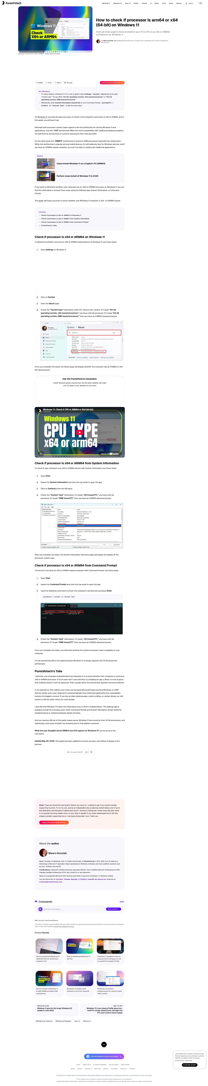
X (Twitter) (114, 1069)
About (171, 3)
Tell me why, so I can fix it (80, 757)
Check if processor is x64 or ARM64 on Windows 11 (61, 215)
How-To (128, 3)
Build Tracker (125, 1065)
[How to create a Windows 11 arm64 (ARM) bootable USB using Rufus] (49, 978)
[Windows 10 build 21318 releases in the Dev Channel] (79, 978)
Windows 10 (117, 3)
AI (151, 3)
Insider (136, 3)
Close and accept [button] (189, 1065)
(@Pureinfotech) (119, 40)
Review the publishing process (64, 926)
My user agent (113, 1065)
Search (178, 3)
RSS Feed (97, 1069)
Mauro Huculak (108, 41)
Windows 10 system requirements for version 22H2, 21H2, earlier (109, 991)
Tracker (144, 3)
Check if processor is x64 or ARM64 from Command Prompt (64, 222)
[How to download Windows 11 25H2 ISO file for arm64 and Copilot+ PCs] (49, 946)
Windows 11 (106, 3)
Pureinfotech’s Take (49, 225)
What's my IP (87, 1065)
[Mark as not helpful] (91, 752)
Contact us (88, 1069)
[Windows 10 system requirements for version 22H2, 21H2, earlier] (110, 978)
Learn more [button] (188, 1060)
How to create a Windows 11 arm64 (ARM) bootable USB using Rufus (47, 991)
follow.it (105, 1069)
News (157, 3)
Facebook (123, 1069)
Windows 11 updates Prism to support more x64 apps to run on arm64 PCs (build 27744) (109, 958)
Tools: (78, 1065)
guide (41, 200)
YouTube (132, 1069)
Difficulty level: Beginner (63, 1021)
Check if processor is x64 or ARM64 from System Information (65, 219)
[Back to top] (104, 1044)
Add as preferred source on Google (104, 1056)
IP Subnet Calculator (99, 1065)
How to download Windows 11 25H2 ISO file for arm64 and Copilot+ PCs (48, 958)
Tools (164, 3)
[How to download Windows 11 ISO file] (79, 946)
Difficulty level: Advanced (44, 1021)
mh (136, 1081)
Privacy (79, 1069)
